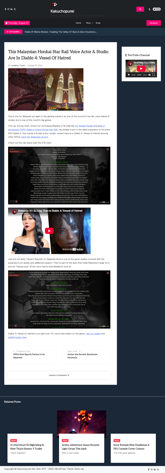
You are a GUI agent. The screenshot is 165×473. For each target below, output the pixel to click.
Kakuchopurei (62, 11)
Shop (98, 23)
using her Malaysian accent (34, 137)
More (88, 23)
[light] (153, 9)
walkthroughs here (17, 337)
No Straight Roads (84, 126)
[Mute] (149, 75)
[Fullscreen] (153, 75)
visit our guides (93, 333)
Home (78, 23)
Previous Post (23, 351)
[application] (141, 68)
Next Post (72, 351)
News (13, 440)
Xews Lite (79, 469)
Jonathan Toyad (18, 65)
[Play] (129, 75)
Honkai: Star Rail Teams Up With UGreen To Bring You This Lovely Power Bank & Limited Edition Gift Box (76, 32)
